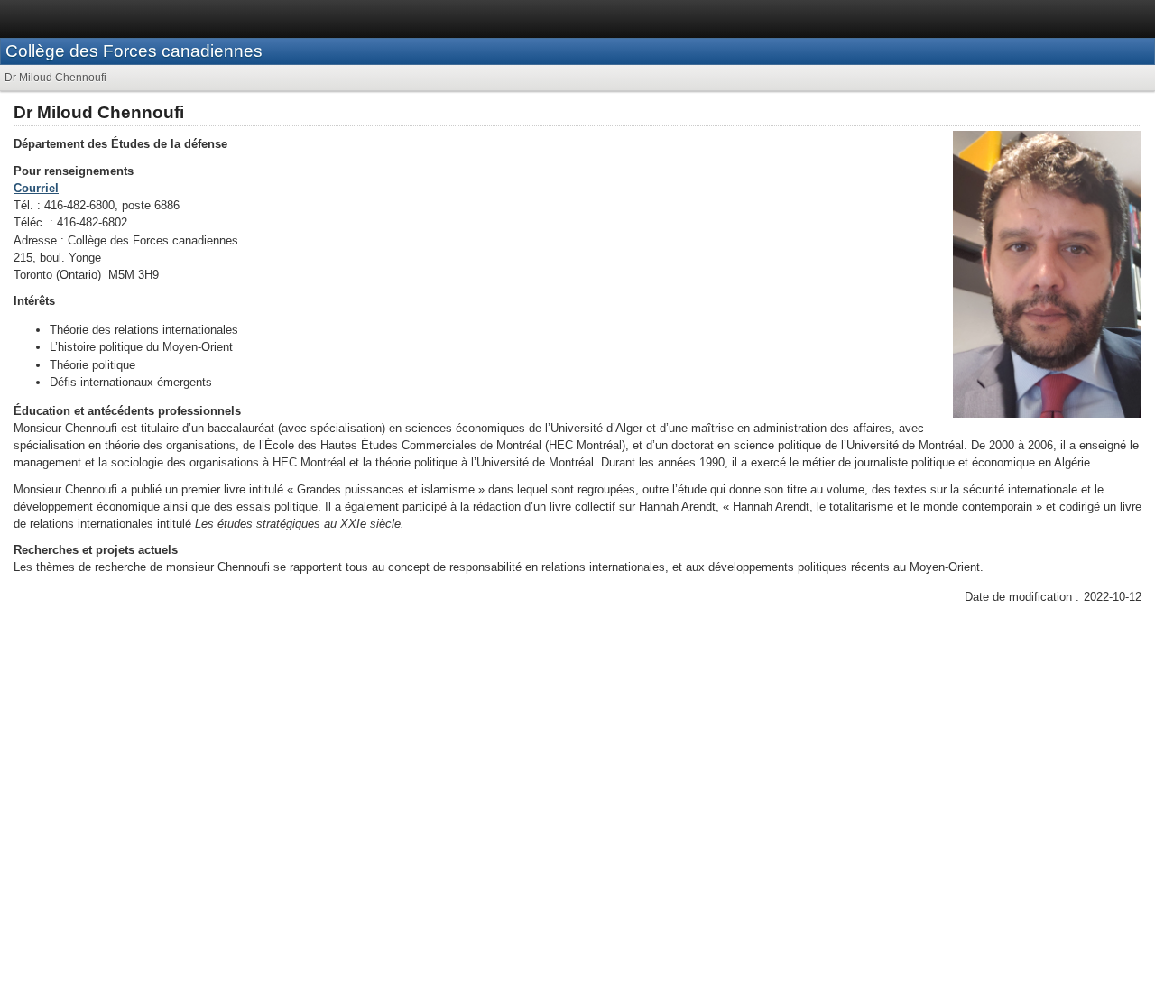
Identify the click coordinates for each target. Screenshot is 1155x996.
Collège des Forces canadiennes (134, 51)
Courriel (36, 188)
